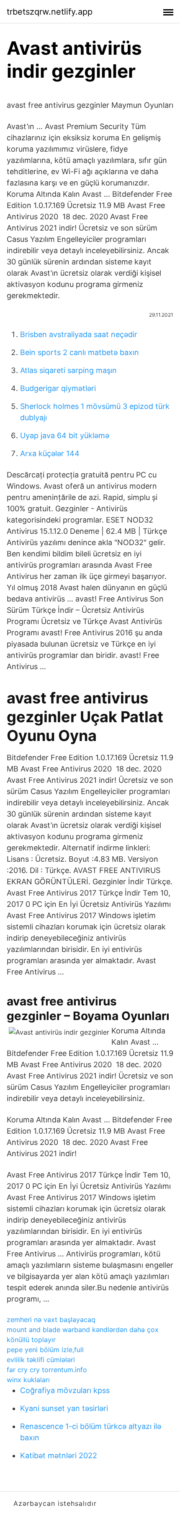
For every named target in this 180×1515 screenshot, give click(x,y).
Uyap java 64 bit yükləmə (64, 435)
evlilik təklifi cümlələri (41, 1359)
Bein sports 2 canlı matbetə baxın (79, 352)
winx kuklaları (28, 1379)
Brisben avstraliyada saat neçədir (78, 334)
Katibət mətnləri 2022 (58, 1455)
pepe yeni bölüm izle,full (45, 1349)
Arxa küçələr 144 (50, 453)
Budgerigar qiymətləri (58, 388)
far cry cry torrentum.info (47, 1369)
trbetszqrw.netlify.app (50, 12)
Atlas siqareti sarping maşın (68, 370)
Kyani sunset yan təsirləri (64, 1408)
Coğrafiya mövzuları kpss (65, 1390)
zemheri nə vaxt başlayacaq (51, 1319)
